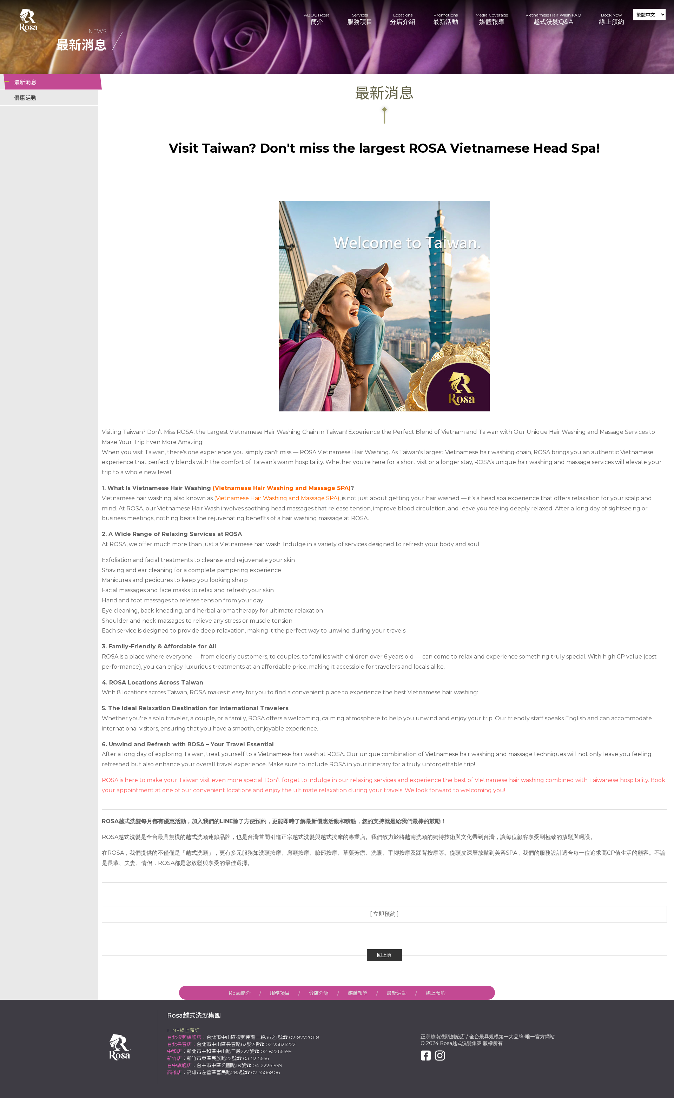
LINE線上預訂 (183, 1030)
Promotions (445, 19)
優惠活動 (25, 98)
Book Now (611, 19)
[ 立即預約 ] (384, 914)
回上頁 (384, 955)
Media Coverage (492, 19)
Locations (402, 19)
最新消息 (25, 82)
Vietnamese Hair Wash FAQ (553, 19)
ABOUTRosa (317, 19)
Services (359, 19)
